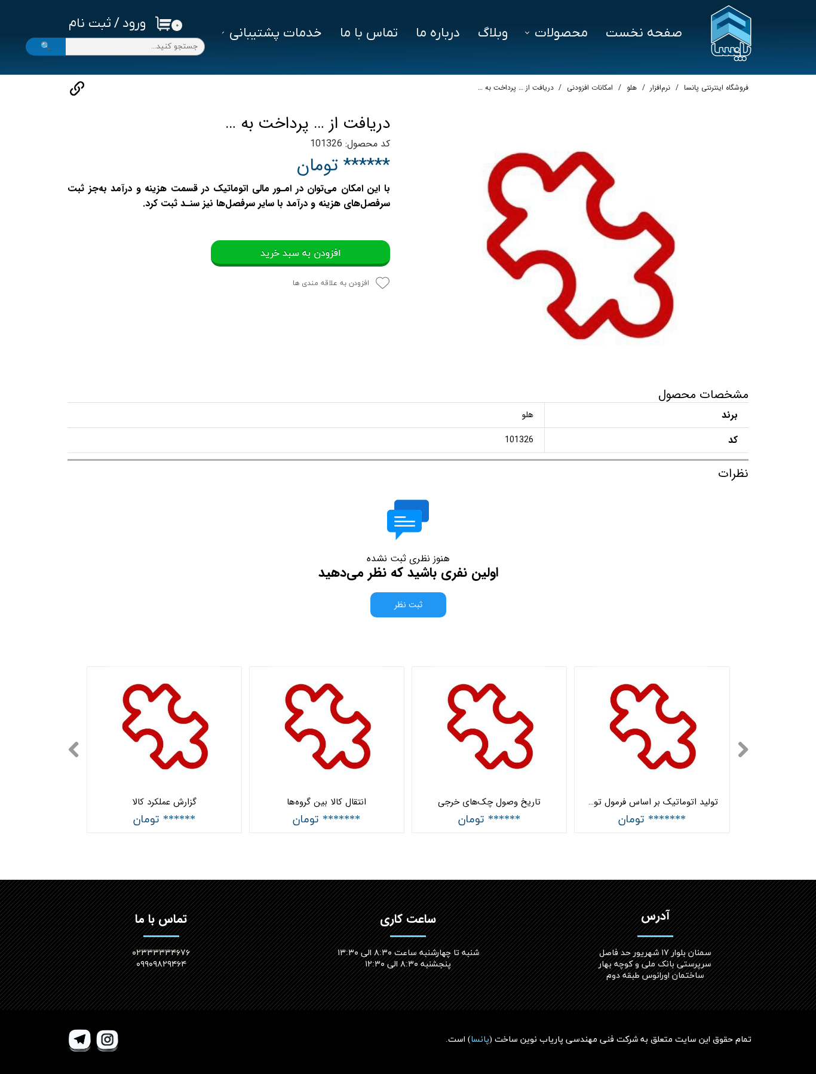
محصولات (561, 33)
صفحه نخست (644, 33)
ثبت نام (90, 23)
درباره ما (438, 33)
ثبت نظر (408, 604)
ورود (134, 23)
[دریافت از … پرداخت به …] (578, 242)
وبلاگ (493, 33)
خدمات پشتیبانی (275, 33)
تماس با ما (369, 33)
